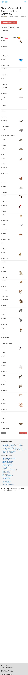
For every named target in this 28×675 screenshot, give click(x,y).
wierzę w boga (6, 471)
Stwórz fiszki (23, 433)
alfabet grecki (6, 459)
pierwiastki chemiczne (7, 465)
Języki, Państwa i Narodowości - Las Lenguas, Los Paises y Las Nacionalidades (14, 450)
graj (18, 27)
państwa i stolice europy (8, 461)
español (3, 433)
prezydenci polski (6, 478)
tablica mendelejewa (7, 462)
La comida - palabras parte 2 (9, 447)
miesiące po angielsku (8, 464)
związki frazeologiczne (8, 475)
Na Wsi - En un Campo (8, 452)
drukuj (12, 27)
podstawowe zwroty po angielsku (10, 469)
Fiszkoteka (23, 16)
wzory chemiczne (6, 482)
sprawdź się (5, 30)
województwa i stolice (7, 477)
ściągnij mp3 (5, 27)
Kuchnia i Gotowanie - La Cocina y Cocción (12, 448)
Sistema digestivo (6, 481)
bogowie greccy (6, 472)
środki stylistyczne (7, 467)
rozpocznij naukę (10, 22)
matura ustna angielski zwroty (9, 458)
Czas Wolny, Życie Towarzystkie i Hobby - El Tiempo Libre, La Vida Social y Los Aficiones (13, 444)
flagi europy (5, 474)
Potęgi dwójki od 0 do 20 (8, 484)
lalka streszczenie (7, 468)
